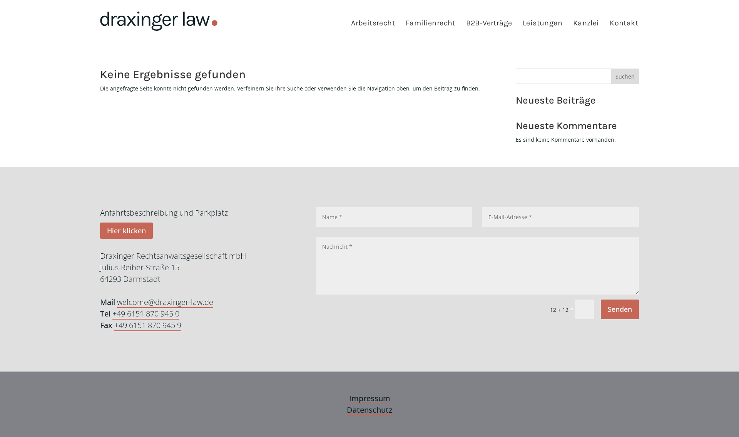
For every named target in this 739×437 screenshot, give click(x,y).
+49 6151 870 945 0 (145, 313)
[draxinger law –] (158, 21)
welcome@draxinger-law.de (165, 302)
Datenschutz (369, 410)
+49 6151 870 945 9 (147, 325)
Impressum (369, 398)
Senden (620, 309)
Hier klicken (126, 230)
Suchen (625, 76)
